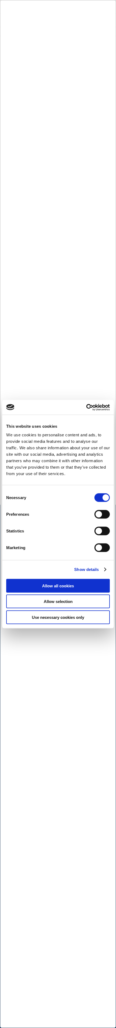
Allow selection (58, 601)
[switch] (102, 514)
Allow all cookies (58, 585)
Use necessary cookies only (58, 617)
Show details (86, 569)
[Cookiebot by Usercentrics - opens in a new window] (86, 407)
